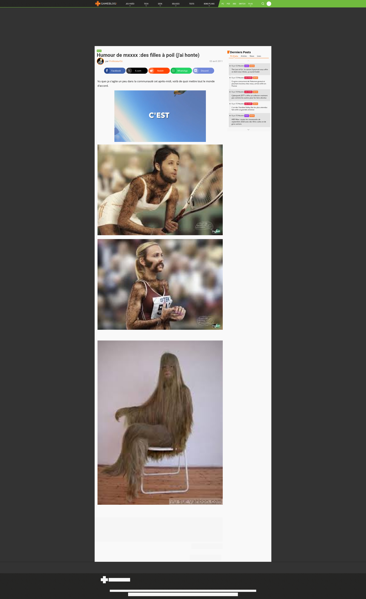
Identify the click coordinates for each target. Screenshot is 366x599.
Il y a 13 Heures (249, 81)
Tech (146, 4)
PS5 (228, 4)
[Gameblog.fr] (106, 3)
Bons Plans (209, 4)
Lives (259, 56)
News (252, 56)
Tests (191, 4)
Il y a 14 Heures (249, 95)
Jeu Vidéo (130, 4)
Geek (160, 4)
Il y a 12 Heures (250, 69)
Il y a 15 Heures (249, 106)
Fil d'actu (234, 56)
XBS (234, 4)
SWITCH (242, 4)
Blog (99, 51)
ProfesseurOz (116, 61)
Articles (244, 56)
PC (223, 4)
